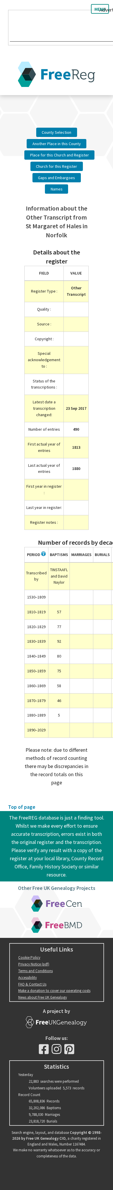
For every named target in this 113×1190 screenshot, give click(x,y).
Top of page (21, 807)
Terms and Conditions (35, 970)
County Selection (56, 132)
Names (57, 189)
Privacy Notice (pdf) (33, 964)
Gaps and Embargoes (56, 177)
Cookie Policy (29, 957)
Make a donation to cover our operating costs (54, 990)
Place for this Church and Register (59, 155)
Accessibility (27, 977)
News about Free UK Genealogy (42, 997)
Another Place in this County (56, 143)
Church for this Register (56, 166)
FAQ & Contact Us (32, 984)
